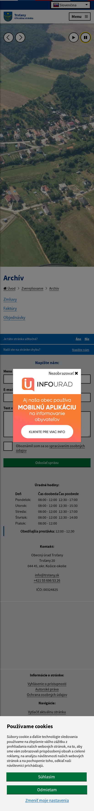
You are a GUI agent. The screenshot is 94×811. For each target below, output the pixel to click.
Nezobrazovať (62, 373)
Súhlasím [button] (46, 776)
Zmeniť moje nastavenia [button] (47, 800)
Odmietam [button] (47, 789)
